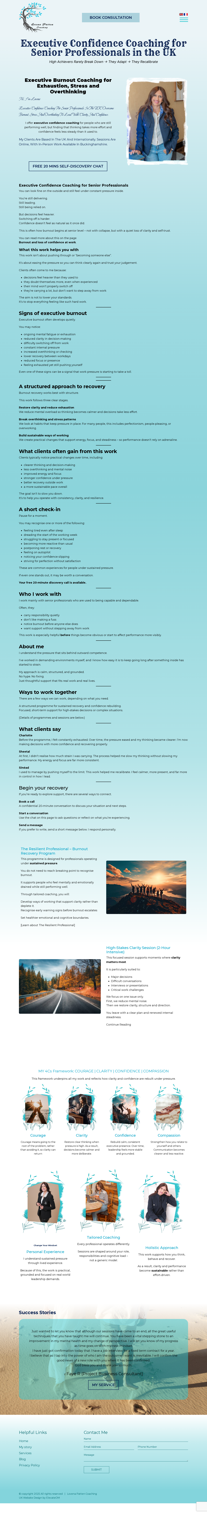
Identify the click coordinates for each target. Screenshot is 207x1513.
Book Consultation (111, 17)
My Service (103, 1385)
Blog (22, 1459)
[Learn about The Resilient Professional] (48, 925)
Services (25, 1453)
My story (25, 1447)
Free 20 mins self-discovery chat (68, 166)
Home (23, 1441)
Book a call (27, 801)
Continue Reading (118, 1024)
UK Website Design (30, 1497)
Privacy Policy (29, 1465)
